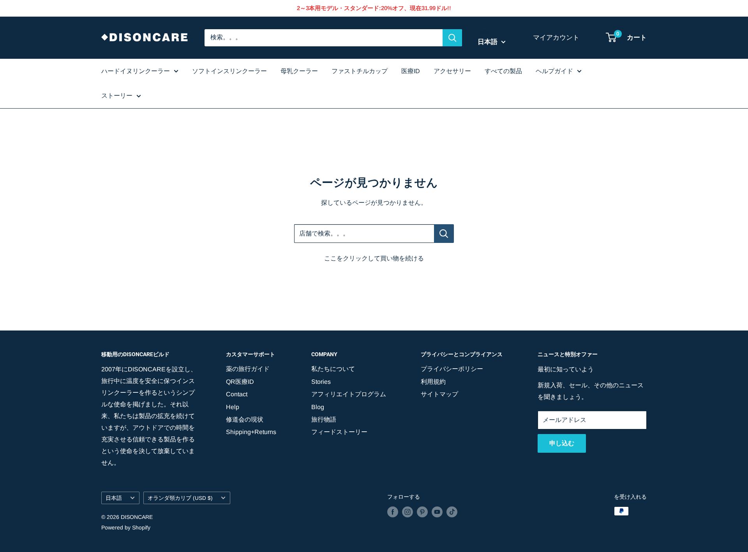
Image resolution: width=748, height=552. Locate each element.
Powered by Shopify (125, 527)
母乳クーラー (299, 71)
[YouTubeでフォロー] (437, 511)
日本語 (114, 498)
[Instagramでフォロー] (407, 511)
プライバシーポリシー (452, 369)
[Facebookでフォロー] (392, 511)
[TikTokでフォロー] (451, 511)
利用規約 (433, 381)
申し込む (561, 443)
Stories (321, 381)
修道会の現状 (244, 419)
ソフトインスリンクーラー (229, 71)
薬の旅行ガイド (248, 369)
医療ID (410, 71)
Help (232, 407)
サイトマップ (439, 394)
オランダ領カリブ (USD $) (180, 498)
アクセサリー (452, 71)
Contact (236, 394)
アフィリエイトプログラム (348, 394)
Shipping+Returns (251, 432)
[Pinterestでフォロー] (422, 511)
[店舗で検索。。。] (444, 233)
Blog (317, 407)
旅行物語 (323, 419)
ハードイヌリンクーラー (135, 71)
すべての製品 (503, 71)
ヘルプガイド (554, 71)
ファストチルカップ (360, 71)
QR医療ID (240, 381)
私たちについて (333, 369)
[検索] (452, 37)
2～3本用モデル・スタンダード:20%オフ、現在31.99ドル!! (374, 8)
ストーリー (116, 95)
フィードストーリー (339, 432)
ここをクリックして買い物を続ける (374, 258)
